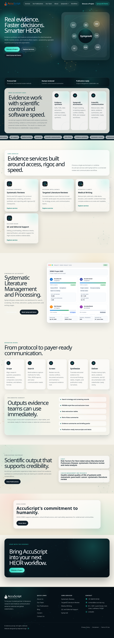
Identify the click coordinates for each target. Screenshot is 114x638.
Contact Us (40, 616)
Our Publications (38, 4)
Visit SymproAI (11, 312)
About (56, 4)
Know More (22, 523)
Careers (39, 613)
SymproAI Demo (102, 4)
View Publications (13, 482)
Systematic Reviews (67, 599)
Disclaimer (95, 627)
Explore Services (28, 49)
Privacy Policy (85, 627)
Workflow (74, 4)
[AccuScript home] (12, 4)
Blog (38, 609)
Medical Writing (66, 606)
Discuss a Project (88, 4)
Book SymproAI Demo (14, 55)
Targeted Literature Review (70, 603)
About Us (40, 599)
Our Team (49, 4)
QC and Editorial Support (69, 609)
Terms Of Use (105, 627)
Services (27, 4)
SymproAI (64, 613)
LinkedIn (91, 612)
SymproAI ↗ (64, 4)
